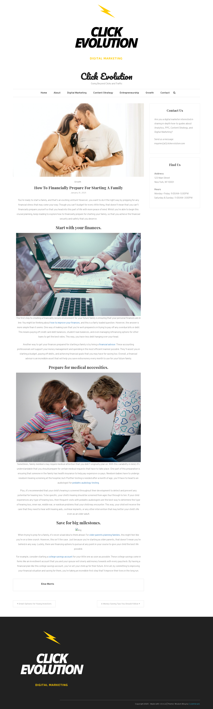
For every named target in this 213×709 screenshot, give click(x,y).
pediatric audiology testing (85, 483)
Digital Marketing (77, 92)
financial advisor (107, 344)
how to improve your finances (65, 322)
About (57, 92)
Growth (150, 92)
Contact (165, 92)
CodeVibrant (194, 704)
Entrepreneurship (129, 92)
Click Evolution (106, 76)
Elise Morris (47, 584)
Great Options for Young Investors (35, 604)
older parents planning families (104, 535)
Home (44, 92)
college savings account (60, 556)
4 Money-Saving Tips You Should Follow (119, 604)
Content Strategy (103, 92)
